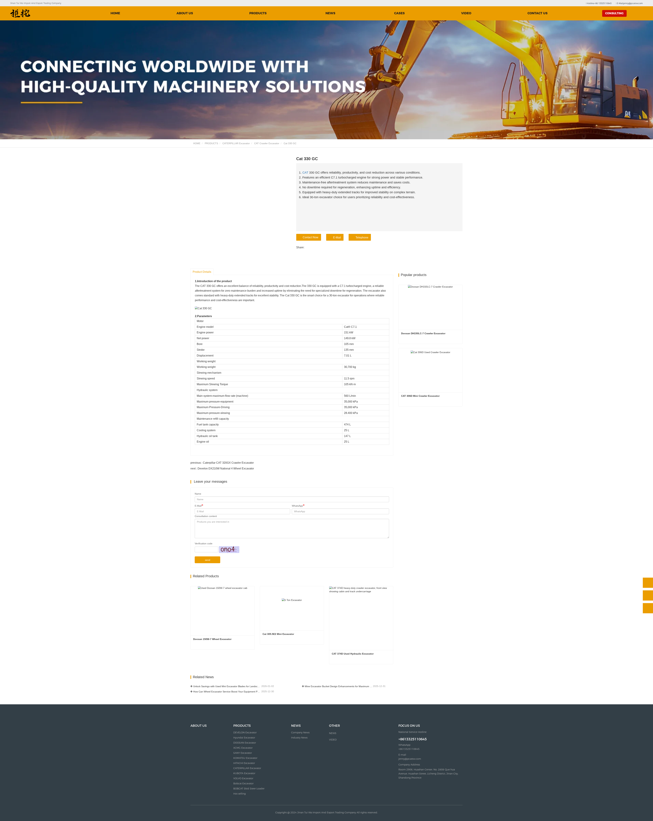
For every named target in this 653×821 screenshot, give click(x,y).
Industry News (299, 737)
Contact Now (310, 237)
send (207, 560)
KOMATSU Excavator (245, 758)
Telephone (362, 237)
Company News (300, 732)
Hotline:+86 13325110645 (599, 3)
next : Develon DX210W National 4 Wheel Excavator (222, 468)
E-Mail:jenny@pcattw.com (629, 3)
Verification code (203, 543)
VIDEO (466, 13)
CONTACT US (538, 13)
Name (198, 493)
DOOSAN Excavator (244, 742)
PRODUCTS (211, 143)
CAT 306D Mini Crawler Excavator (420, 396)
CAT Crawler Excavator (266, 143)
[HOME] (20, 13)
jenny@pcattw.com (409, 758)
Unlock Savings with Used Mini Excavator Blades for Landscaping (227, 686)
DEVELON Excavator (245, 732)
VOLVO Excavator (243, 778)
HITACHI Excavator (244, 763)
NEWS (296, 726)
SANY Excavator (242, 752)
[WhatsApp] (648, 583)
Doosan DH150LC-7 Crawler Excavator (423, 333)
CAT (305, 172)
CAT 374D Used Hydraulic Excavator (353, 653)
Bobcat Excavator (243, 783)
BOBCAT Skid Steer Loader (248, 788)
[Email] (648, 595)
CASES (399, 13)
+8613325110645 (412, 739)
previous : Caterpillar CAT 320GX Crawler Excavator (222, 462)
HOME (115, 13)
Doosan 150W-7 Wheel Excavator (212, 639)
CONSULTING (614, 13)
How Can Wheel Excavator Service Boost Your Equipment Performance (227, 691)
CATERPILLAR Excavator (236, 143)
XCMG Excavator (243, 747)
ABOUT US (185, 13)
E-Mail (337, 237)
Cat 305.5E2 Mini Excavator (278, 634)
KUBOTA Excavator (244, 773)
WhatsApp (297, 505)
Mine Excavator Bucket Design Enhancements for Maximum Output (338, 686)
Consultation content (206, 516)
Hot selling (239, 793)
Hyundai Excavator (244, 737)
